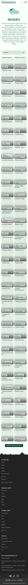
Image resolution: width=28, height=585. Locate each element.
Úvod (2, 462)
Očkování (3, 530)
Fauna (2, 516)
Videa (2, 468)
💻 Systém (13, 580)
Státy (2, 493)
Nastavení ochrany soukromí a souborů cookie (12, 570)
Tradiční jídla (4, 513)
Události (3, 544)
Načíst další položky (14, 445)
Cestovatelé (4, 538)
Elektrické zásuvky (6, 527)
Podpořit (3, 479)
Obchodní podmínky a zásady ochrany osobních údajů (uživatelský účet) (13, 566)
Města (2, 499)
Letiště (3, 504)
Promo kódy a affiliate (6, 482)
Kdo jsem (3, 476)
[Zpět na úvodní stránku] (8, 2)
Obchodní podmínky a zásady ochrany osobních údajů (13, 562)
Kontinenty (4, 490)
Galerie (3, 470)
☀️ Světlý (8, 580)
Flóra (2, 518)
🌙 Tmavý (20, 580)
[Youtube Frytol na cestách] (10, 576)
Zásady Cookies (5, 558)
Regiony (3, 496)
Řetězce (3, 524)
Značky (3, 521)
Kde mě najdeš (5, 473)
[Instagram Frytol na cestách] (17, 576)
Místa (2, 502)
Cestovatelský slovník (6, 541)
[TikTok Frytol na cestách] (14, 576)
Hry (2, 550)
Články (3, 465)
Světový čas (4, 547)
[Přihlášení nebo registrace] (22, 2)
